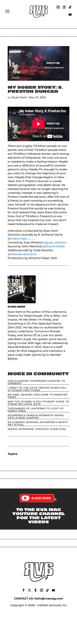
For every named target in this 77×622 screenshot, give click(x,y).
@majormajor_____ (21, 238)
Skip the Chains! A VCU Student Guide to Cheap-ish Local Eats (38, 402)
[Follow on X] (30, 590)
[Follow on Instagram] (58, 7)
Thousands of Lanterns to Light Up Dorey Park (35, 409)
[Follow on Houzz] (64, 7)
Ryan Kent (19, 97)
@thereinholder (54, 246)
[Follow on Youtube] (70, 14)
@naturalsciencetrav (22, 254)
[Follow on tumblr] (35, 590)
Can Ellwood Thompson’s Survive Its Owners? (36, 382)
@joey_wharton (55, 242)
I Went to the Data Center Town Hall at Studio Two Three (37, 389)
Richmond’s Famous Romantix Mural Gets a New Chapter (36, 416)
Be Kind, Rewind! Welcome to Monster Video (37, 395)
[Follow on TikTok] (70, 7)
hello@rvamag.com (48, 598)
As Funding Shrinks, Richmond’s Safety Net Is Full (38, 423)
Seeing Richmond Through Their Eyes (37, 428)
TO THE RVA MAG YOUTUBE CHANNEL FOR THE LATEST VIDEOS (38, 515)
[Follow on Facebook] (24, 590)
